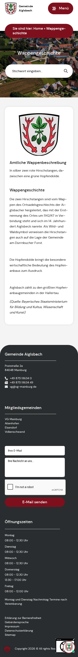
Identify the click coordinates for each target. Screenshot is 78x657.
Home (38, 28)
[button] (7, 650)
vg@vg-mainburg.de (23, 386)
